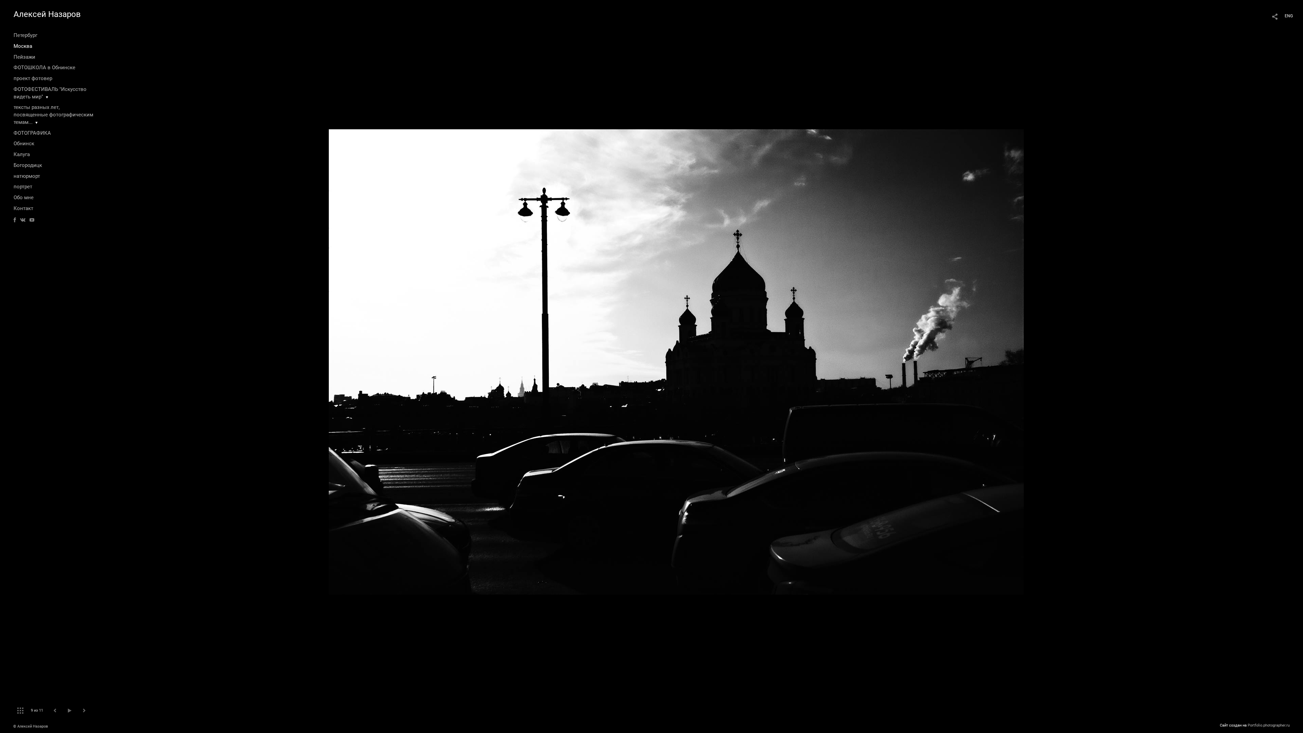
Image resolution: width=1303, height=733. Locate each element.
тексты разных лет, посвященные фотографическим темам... (53, 114)
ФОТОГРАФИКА (32, 133)
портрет (23, 187)
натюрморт (27, 176)
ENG (1289, 16)
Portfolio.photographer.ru (1269, 725)
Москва (23, 46)
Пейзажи (24, 57)
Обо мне (24, 197)
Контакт (23, 208)
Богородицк (28, 165)
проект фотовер (33, 78)
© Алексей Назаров (30, 726)
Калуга (22, 154)
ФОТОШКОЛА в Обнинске (44, 67)
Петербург (25, 35)
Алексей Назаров (47, 14)
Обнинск (24, 143)
